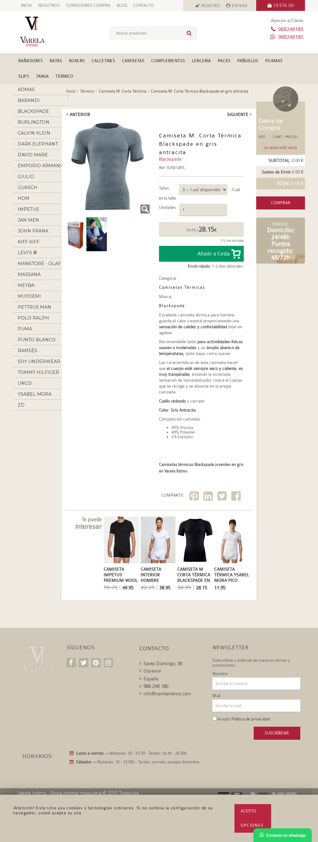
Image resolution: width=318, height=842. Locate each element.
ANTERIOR (80, 114)
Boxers (77, 60)
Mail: (217, 695)
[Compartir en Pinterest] (195, 497)
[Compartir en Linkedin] (209, 497)
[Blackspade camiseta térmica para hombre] (107, 168)
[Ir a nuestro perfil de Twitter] (83, 662)
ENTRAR (239, 5)
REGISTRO (210, 5)
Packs (224, 60)
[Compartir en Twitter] (223, 497)
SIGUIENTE (237, 114)
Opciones (252, 825)
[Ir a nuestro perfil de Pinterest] (96, 662)
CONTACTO (143, 5)
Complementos (168, 60)
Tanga (42, 76)
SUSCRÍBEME (277, 733)
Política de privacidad (250, 718)
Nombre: (220, 673)
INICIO (26, 5)
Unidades (167, 207)
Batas (56, 60)
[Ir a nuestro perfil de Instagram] (108, 662)
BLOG (122, 5)
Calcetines (103, 60)
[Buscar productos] (186, 33)
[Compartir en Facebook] (237, 497)
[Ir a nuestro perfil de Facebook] (71, 662)
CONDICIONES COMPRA (88, 5)
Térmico (64, 76)
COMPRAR (280, 202)
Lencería (201, 60)
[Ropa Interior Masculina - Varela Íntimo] (37, 31)
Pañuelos (247, 60)
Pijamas (274, 60)
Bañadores (30, 60)
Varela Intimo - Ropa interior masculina (60, 793)
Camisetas (133, 60)
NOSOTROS (49, 5)
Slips (23, 76)
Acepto (248, 811)
